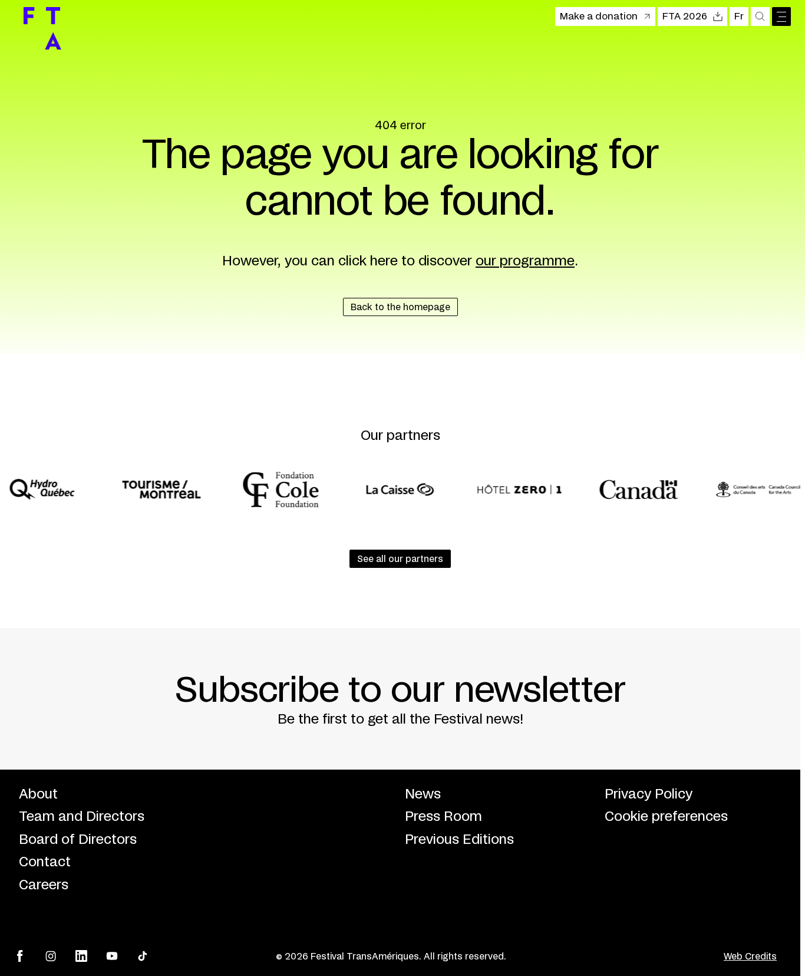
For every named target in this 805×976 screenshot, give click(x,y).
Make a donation (599, 16)
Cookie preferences (666, 816)
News (423, 794)
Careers (43, 885)
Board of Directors (78, 839)
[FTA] (42, 28)
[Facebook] (20, 956)
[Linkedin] (81, 956)
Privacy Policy (648, 794)
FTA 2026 (684, 16)
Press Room (443, 816)
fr (739, 16)
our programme (525, 261)
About (38, 794)
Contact (45, 862)
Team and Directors (81, 816)
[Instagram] (50, 956)
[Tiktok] (142, 956)
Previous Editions (459, 839)
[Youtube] (112, 956)
